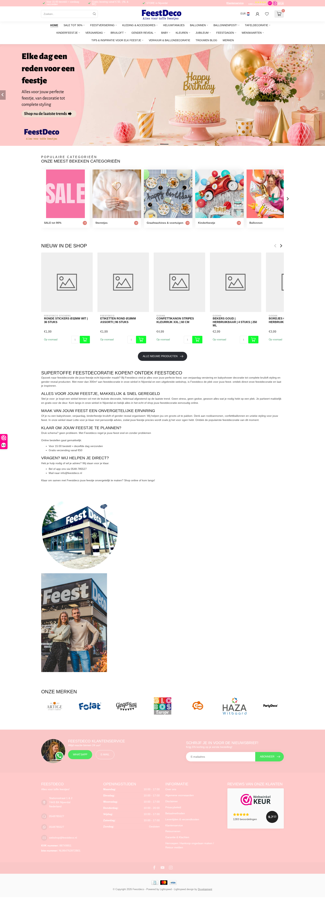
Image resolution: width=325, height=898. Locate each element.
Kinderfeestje (67, 32)
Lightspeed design (184, 889)
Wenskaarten (252, 32)
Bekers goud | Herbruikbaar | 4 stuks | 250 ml (235, 322)
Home (54, 25)
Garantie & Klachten (177, 837)
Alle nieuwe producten (160, 356)
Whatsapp (80, 754)
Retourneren (172, 831)
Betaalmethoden (175, 813)
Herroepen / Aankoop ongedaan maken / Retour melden (189, 845)
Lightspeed (166, 889)
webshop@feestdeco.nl (63, 837)
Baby (164, 32)
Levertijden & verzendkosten (182, 819)
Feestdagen (225, 32)
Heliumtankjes (174, 25)
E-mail (105, 754)
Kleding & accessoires (138, 25)
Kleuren (182, 32)
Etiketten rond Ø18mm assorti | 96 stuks (118, 320)
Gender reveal (142, 32)
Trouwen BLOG (206, 40)
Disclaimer (171, 801)
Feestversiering (102, 25)
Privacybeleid (173, 807)
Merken (228, 40)
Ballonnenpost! (225, 25)
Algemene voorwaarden (179, 795)
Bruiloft (117, 32)
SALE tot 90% (73, 25)
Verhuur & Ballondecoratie (169, 40)
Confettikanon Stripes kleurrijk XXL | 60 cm (175, 320)
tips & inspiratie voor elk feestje (116, 40)
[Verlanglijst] (267, 14)
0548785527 (56, 816)
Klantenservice (235, 3)
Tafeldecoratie (256, 25)
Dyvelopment (205, 889)
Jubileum (202, 32)
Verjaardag (94, 32)
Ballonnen (198, 25)
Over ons (170, 789)
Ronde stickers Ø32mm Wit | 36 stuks (66, 320)
